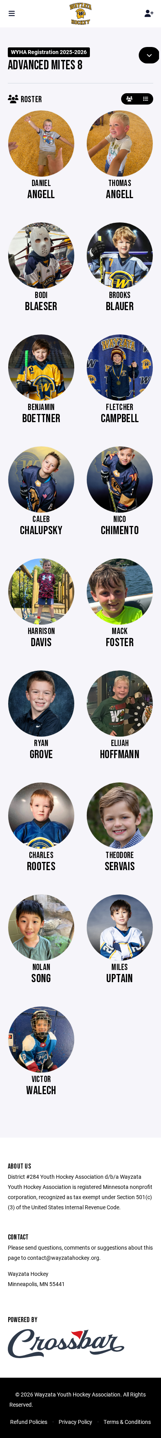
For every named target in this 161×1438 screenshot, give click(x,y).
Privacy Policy (75, 1421)
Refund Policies (28, 1421)
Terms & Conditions (127, 1421)
